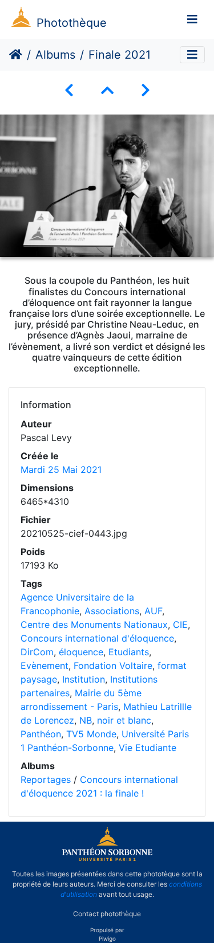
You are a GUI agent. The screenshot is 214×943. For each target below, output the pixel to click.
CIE (180, 624)
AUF (153, 611)
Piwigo (107, 938)
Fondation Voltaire (113, 665)
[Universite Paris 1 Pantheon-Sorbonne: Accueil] (107, 858)
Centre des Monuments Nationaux (94, 624)
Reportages (46, 779)
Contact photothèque (107, 913)
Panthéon (41, 734)
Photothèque (72, 23)
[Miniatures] (107, 90)
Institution (83, 679)
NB (85, 720)
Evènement (44, 665)
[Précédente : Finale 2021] (69, 90)
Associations (111, 611)
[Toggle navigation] (192, 19)
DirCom (37, 652)
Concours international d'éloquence (97, 638)
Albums (55, 55)
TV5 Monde (91, 734)
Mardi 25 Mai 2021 (61, 469)
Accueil (15, 54)
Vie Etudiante (147, 747)
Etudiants (128, 652)
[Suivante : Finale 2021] (145, 90)
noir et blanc (124, 720)
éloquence (81, 652)
